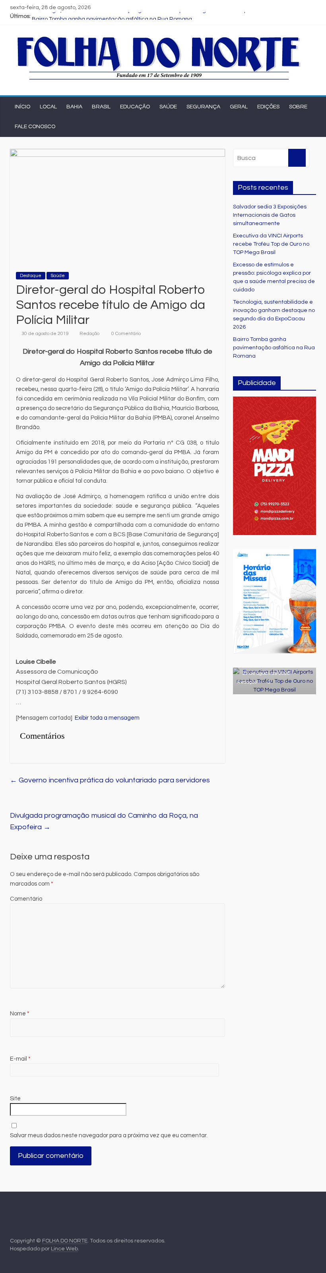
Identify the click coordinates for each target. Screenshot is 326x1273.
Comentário (26, 899)
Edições (268, 107)
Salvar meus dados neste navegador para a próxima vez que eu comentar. (109, 1135)
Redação (89, 333)
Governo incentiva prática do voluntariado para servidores (110, 780)
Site (15, 1099)
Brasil (101, 107)
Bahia (74, 107)
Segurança (203, 107)
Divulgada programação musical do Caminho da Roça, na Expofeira (104, 821)
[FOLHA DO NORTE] (159, 37)
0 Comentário (125, 333)
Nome (19, 1014)
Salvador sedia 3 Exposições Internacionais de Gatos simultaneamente (270, 215)
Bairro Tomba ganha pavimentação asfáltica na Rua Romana (274, 348)
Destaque (30, 275)
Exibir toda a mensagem (107, 718)
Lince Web (64, 1249)
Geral (239, 107)
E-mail (20, 1059)
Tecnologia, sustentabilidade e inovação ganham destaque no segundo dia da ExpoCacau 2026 (157, 16)
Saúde (168, 107)
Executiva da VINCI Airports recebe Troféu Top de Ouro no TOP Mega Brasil (271, 244)
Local (48, 107)
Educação (135, 107)
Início (22, 107)
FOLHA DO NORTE (64, 1241)
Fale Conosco (35, 126)
